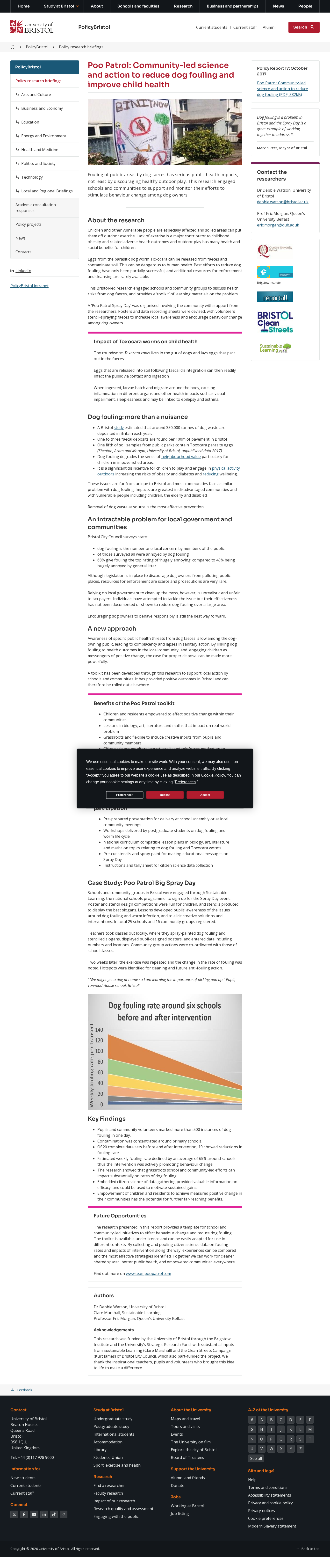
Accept (205, 794)
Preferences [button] (185, 782)
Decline (165, 794)
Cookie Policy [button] (213, 775)
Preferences (124, 794)
